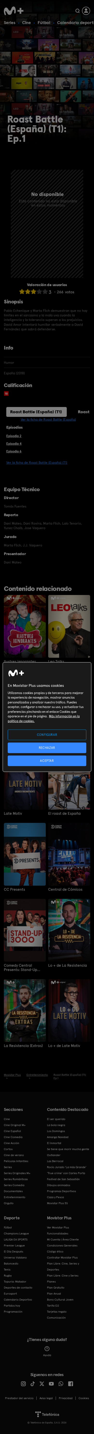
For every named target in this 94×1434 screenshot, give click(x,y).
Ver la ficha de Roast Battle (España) (48, 419)
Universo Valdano (15, 1257)
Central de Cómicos (65, 889)
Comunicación (56, 1317)
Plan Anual (54, 1293)
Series (9, 22)
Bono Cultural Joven (60, 1299)
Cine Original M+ (15, 1125)
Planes (51, 1281)
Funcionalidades (57, 1233)
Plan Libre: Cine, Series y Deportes (63, 1266)
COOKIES (84, 1398)
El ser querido (56, 1119)
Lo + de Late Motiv (64, 1046)
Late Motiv (13, 813)
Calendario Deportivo (18, 1299)
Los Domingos (56, 1131)
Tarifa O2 (53, 1305)
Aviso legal (46, 1398)
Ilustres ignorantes (20, 661)
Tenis (7, 1269)
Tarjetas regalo (57, 1311)
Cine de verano (14, 1155)
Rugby (8, 1275)
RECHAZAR (47, 747)
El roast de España (64, 813)
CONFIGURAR (47, 734)
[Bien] (39, 291)
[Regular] (33, 291)
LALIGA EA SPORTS (15, 1239)
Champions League (16, 1233)
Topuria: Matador (15, 1281)
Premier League (14, 1245)
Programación (13, 1311)
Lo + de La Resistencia (67, 965)
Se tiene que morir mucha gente (68, 1149)
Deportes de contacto (18, 1287)
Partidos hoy (12, 1305)
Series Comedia (14, 1185)
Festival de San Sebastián (63, 1179)
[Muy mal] (22, 291)
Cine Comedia (13, 1137)
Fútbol (44, 22)
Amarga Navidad (57, 1137)
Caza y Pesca (55, 1197)
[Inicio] (13, 10)
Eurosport (10, 1293)
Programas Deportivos (61, 1191)
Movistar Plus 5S (57, 1203)
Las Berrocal (55, 1161)
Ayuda (47, 1355)
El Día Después (13, 1251)
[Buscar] (77, 11)
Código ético (55, 1251)
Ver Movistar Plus (58, 1227)
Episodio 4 (13, 443)
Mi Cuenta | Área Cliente (63, 1239)
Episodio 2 (13, 436)
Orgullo (8, 1203)
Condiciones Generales (62, 1245)
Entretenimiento (14, 1197)
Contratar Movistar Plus (62, 1257)
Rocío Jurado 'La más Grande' (66, 1167)
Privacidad (66, 1398)
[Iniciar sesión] (86, 11)
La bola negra (56, 1125)
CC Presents (14, 889)
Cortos (8, 1149)
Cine (26, 22)
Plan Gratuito (55, 1287)
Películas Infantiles (16, 1161)
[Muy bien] (45, 291)
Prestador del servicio (19, 1398)
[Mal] (27, 291)
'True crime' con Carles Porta (66, 1173)
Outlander (53, 1155)
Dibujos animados (58, 1185)
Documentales (13, 1191)
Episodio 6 (13, 451)
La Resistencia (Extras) (23, 1046)
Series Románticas (16, 1179)
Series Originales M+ (17, 1173)
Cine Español (12, 1131)
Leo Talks (56, 661)
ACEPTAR (47, 761)
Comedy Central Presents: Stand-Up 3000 (20, 967)
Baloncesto (11, 1263)
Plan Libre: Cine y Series (62, 1275)
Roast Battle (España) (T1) (36, 411)
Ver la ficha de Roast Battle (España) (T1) (36, 462)
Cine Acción (11, 1143)
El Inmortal (54, 1143)
